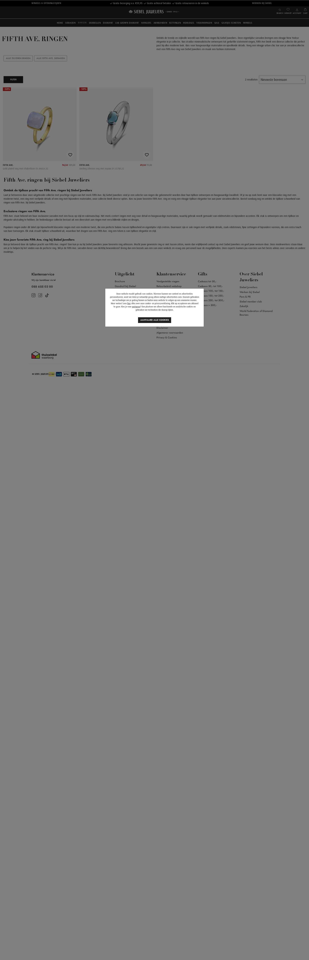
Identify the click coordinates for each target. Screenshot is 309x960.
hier (129, 303)
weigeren (136, 306)
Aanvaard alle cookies (154, 320)
